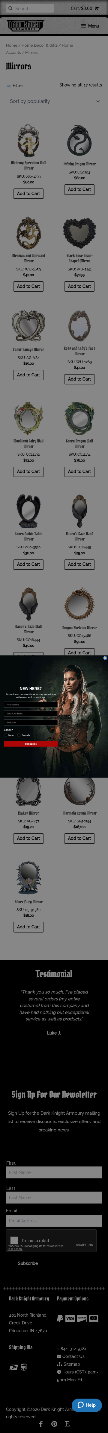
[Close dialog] (105, 657)
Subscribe (31, 743)
